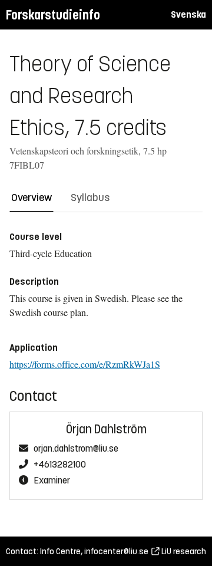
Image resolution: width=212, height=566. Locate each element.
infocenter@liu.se (116, 552)
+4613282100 (60, 464)
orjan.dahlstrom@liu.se (76, 448)
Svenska (188, 14)
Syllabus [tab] (90, 197)
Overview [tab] (31, 197)
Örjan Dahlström (106, 429)
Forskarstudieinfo (53, 15)
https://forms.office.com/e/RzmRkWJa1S (84, 364)
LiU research (183, 552)
